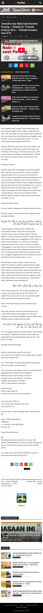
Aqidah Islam (16, 557)
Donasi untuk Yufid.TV (31, 605)
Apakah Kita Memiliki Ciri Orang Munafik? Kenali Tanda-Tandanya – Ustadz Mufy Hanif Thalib (25, 78)
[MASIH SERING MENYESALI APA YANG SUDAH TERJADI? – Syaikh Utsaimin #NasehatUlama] (6, 593)
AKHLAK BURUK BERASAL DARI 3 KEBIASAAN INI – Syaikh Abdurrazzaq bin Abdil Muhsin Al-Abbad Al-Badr (21, 535)
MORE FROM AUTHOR (22, 72)
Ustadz (21, 605)
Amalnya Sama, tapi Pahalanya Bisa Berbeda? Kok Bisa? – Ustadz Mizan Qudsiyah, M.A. (26, 109)
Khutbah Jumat (17, 576)
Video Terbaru (13, 605)
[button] (40, 2)
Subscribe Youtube (21, 607)
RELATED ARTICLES (7, 72)
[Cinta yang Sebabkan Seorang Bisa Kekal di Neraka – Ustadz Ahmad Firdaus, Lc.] (6, 99)
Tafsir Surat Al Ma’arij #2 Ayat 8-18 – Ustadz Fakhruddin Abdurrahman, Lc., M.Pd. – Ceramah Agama (11, 483)
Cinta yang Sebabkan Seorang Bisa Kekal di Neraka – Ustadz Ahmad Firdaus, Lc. (25, 99)
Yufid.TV (5, 36)
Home (2, 17)
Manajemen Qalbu (6, 20)
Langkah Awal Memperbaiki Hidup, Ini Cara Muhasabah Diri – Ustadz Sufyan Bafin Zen (26, 118)
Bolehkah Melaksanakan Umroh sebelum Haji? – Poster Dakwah (32, 482)
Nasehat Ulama (17, 595)
